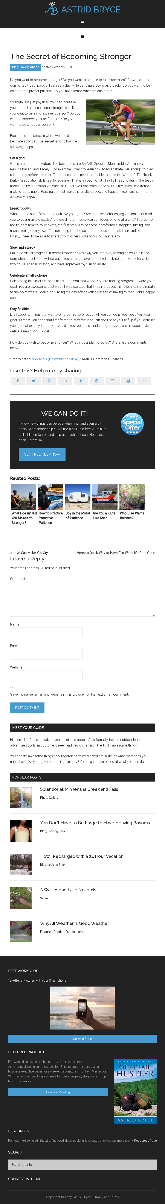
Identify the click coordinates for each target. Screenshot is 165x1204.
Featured (46, 931)
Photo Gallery (49, 797)
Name (14, 624)
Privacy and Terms (106, 1197)
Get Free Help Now (42, 454)
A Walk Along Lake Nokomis (68, 889)
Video (44, 898)
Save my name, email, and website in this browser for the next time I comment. (69, 694)
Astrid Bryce (82, 1197)
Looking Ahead (29, 67)
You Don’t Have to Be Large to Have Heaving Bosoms (95, 822)
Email (14, 646)
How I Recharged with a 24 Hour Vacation (82, 856)
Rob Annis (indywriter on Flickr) (55, 359)
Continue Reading (58, 1092)
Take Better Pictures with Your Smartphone (37, 980)
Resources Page (145, 1140)
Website (16, 667)
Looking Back (56, 831)
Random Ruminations (68, 931)
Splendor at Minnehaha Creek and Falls (79, 789)
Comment (17, 579)
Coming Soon (82, 1038)
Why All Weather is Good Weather (74, 923)
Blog (15, 67)
